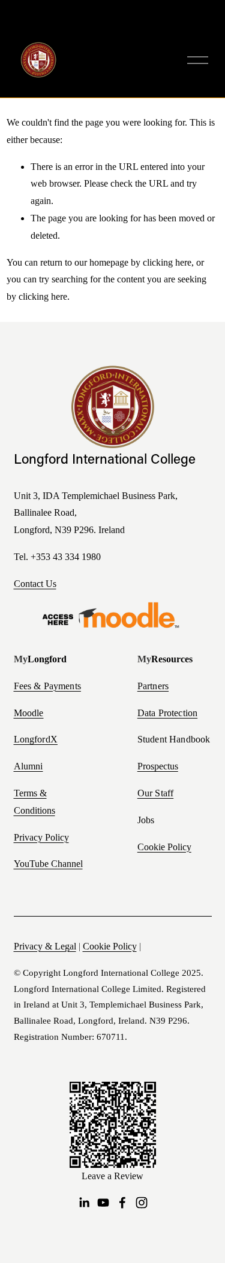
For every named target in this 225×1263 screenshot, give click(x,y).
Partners (153, 686)
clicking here (167, 262)
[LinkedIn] (84, 1203)
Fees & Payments (47, 686)
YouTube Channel (48, 864)
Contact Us (35, 584)
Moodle (29, 713)
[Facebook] (122, 1203)
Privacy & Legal (45, 946)
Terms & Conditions (34, 801)
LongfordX (36, 739)
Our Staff (155, 793)
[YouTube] (103, 1203)
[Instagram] (142, 1203)
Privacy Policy (41, 837)
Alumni (28, 766)
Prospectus (157, 766)
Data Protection (167, 713)
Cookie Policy (164, 847)
